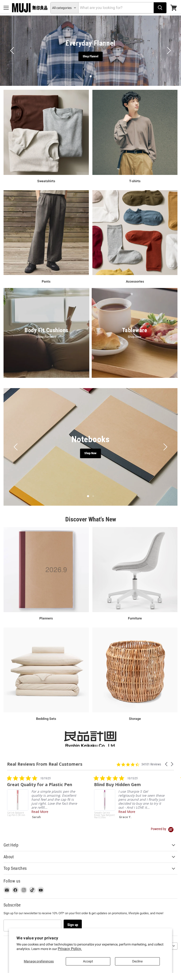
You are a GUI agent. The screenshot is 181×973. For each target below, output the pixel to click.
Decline (137, 961)
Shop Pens (90, 453)
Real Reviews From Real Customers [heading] (44, 764)
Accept (88, 961)
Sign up (72, 925)
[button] (167, 764)
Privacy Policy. (70, 948)
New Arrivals (109, 56)
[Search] (160, 7)
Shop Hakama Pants (76, 56)
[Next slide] (168, 50)
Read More (146, 811)
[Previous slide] (13, 50)
